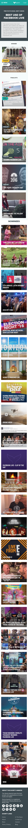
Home (4, 817)
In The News (19, 817)
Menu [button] (5, 2)
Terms (4, 824)
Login (24, 2)
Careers (17, 822)
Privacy (8, 824)
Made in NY (5, 802)
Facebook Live (8, 49)
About (4, 819)
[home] (14, 2)
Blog (16, 824)
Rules (3, 822)
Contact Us (18, 819)
